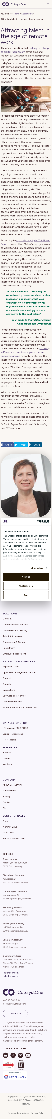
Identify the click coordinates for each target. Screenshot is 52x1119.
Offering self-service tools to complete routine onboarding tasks (25, 352)
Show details (37, 568)
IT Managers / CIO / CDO (15, 728)
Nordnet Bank (10, 826)
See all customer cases (14, 838)
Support (7, 678)
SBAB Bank (8, 832)
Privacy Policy (38, 1113)
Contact (7, 802)
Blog (5, 808)
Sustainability (9, 790)
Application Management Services (20, 672)
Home (16, 14)
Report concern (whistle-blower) (11, 974)
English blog (27, 14)
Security (7, 684)
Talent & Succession (13, 636)
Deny (26, 595)
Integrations (9, 690)
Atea (5, 821)
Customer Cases (14, 815)
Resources (10, 747)
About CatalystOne (12, 784)
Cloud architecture (12, 701)
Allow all (26, 576)
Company (9, 779)
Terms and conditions (18, 1113)
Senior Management (13, 734)
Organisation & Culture (14, 642)
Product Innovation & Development (20, 707)
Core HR (7, 618)
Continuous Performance (15, 624)
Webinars (7, 764)
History (6, 796)
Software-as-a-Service (14, 695)
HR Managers (9, 739)
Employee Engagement (14, 653)
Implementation (11, 666)
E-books (7, 752)
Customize (24, 586)
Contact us (15, 1013)
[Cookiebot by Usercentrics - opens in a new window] (37, 521)
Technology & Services (19, 661)
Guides (6, 758)
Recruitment (9, 648)
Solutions (10, 613)
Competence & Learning (15, 630)
